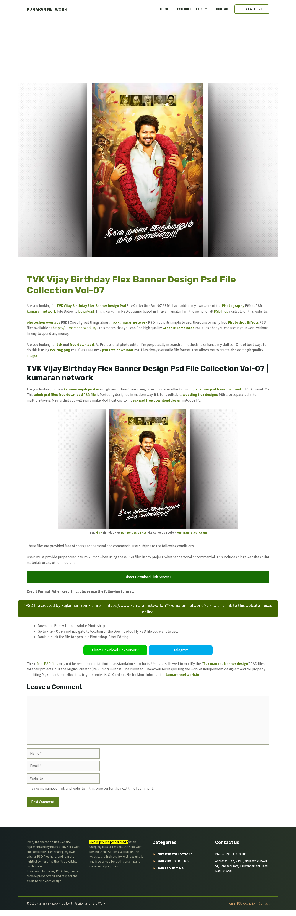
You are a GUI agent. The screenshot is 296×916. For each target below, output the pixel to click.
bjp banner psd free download (216, 389)
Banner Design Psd (134, 532)
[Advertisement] (148, 50)
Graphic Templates (178, 327)
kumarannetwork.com (192, 532)
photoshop (36, 322)
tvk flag (56, 350)
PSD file (89, 394)
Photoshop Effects (243, 322)
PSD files (221, 311)
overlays (53, 322)
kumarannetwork (41, 311)
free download (82, 344)
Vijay (98, 532)
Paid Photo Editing (173, 861)
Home (164, 9)
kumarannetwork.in (182, 674)
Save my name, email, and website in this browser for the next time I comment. (92, 788)
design (176, 400)
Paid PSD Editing (170, 868)
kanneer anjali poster (81, 389)
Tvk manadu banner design (225, 663)
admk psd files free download (58, 394)
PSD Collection (189, 9)
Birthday (79, 305)
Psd (123, 305)
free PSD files (47, 663)
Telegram (180, 650)
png (67, 350)
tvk (59, 344)
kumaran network (47, 9)
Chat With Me (251, 9)
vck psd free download (151, 400)
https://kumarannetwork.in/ (74, 327)
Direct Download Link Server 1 (148, 577)
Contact (223, 9)
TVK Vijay (64, 305)
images (32, 355)
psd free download (117, 350)
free (113, 322)
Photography (233, 305)
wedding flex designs (200, 394)
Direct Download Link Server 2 (115, 650)
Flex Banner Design (103, 305)
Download (86, 311)
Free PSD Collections (175, 854)
